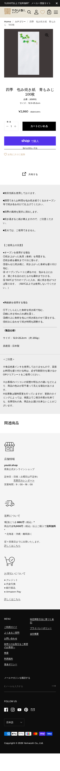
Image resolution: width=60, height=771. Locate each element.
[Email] (32, 709)
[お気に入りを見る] (43, 12)
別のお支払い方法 (30, 148)
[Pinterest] (26, 709)
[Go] (54, 687)
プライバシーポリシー (41, 628)
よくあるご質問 (11, 632)
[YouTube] (19, 709)
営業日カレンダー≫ (24, 480)
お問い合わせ (10, 638)
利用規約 (8, 658)
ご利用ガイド (10, 627)
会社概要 (34, 634)
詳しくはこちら (12, 545)
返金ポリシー (10, 664)
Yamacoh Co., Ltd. (33, 743)
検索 (6, 653)
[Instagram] (12, 709)
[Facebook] (6, 709)
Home (7, 21)
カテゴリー (20, 21)
